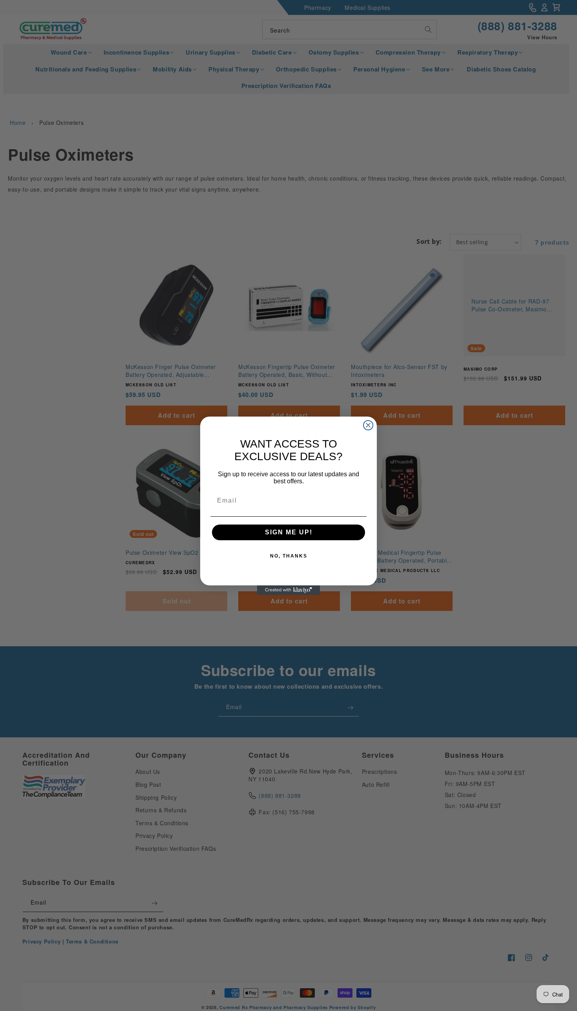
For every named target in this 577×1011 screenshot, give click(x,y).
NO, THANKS (288, 556)
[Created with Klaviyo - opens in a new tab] (288, 590)
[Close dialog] (368, 425)
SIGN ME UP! (288, 532)
